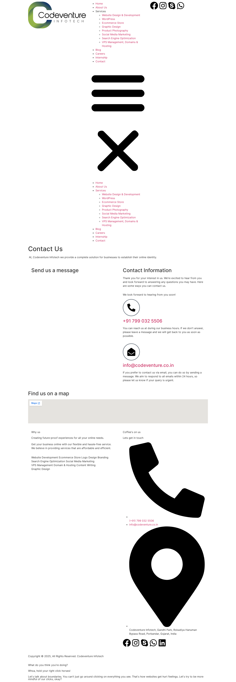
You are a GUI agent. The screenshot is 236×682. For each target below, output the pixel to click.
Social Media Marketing (116, 34)
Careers (100, 53)
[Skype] (172, 6)
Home (99, 3)
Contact (100, 61)
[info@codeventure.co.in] (131, 351)
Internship (101, 57)
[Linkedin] (162, 643)
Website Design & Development (121, 15)
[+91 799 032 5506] (131, 307)
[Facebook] (154, 6)
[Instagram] (163, 6)
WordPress (108, 19)
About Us (101, 7)
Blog (98, 49)
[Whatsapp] (181, 6)
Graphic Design (111, 26)
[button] (118, 122)
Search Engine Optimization (119, 38)
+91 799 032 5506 (142, 321)
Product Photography (115, 30)
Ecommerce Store (113, 22)
